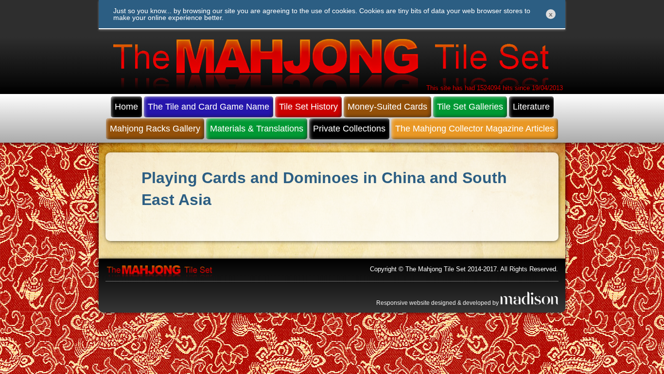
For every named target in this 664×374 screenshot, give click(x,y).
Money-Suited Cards (387, 107)
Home (126, 107)
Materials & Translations (256, 128)
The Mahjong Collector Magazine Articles (474, 128)
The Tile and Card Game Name (208, 107)
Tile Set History (308, 107)
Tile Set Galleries (470, 107)
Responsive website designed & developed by (438, 302)
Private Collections (349, 128)
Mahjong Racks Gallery (155, 128)
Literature (531, 107)
